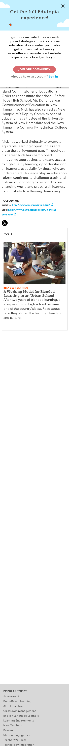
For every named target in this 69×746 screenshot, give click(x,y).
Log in (53, 76)
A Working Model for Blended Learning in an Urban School (29, 293)
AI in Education (13, 706)
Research (9, 730)
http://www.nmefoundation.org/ (31, 204)
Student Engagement (17, 735)
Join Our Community (34, 69)
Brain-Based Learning (17, 701)
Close (63, 6)
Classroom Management (19, 711)
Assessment (11, 696)
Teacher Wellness (14, 740)
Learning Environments (18, 720)
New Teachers (12, 725)
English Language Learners (21, 715)
